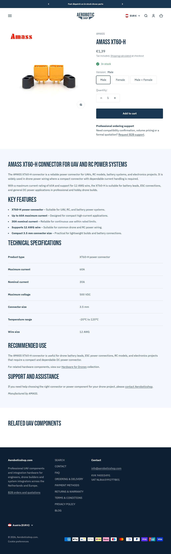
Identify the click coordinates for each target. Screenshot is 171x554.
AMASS (100, 33)
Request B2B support (131, 134)
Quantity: (101, 90)
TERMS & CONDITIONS (68, 497)
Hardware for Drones (74, 366)
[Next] (122, 4)
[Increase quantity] (115, 98)
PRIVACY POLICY (65, 504)
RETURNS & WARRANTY (69, 491)
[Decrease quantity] (101, 98)
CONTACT (60, 466)
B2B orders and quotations (24, 492)
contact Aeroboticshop (138, 386)
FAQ (57, 472)
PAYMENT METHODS (67, 485)
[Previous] (48, 4)
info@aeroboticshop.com (106, 468)
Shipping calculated (121, 55)
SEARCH (60, 460)
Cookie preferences (18, 541)
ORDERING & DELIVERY (69, 479)
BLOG (58, 510)
